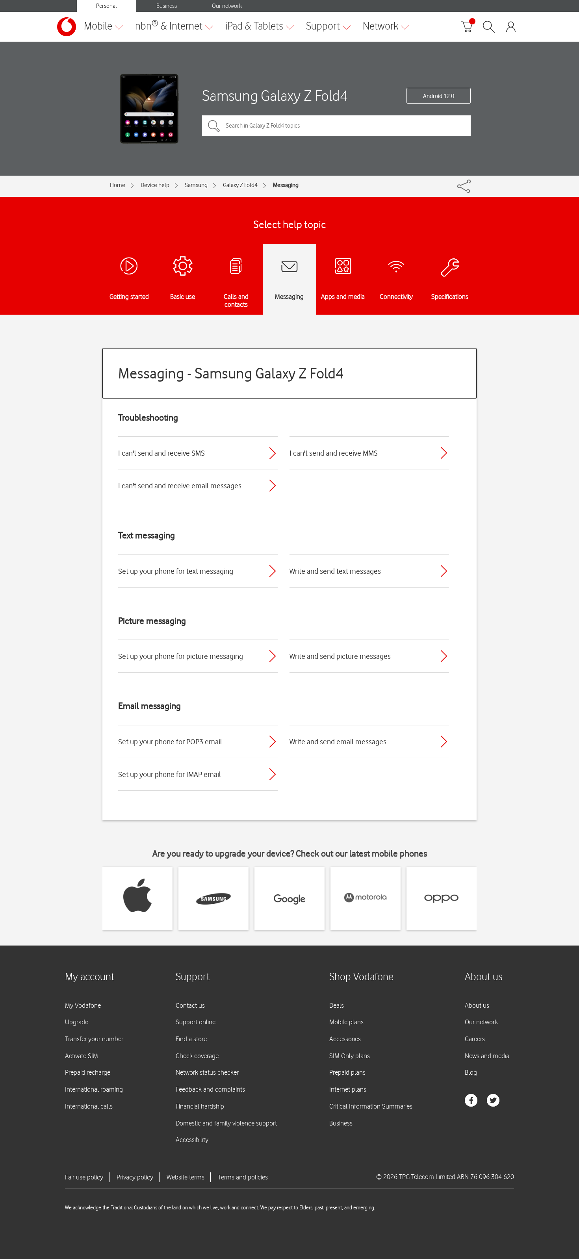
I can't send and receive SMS (161, 453)
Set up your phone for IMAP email (169, 774)
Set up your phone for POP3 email (170, 741)
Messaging (286, 185)
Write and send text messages (335, 571)
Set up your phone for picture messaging (180, 656)
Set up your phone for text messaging (175, 571)
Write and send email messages (338, 741)
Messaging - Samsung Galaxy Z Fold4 (231, 373)
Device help (155, 185)
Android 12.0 (438, 96)
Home (117, 185)
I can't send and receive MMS (334, 453)
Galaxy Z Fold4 (240, 185)
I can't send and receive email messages (179, 485)
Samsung (196, 185)
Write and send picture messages (340, 656)
